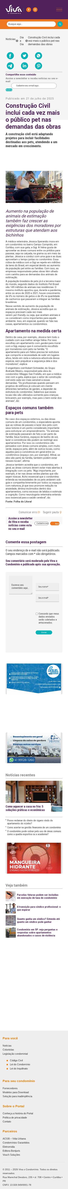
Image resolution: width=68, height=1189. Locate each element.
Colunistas (8, 1049)
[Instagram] (35, 9)
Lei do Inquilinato (19, 1068)
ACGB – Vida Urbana (14, 1138)
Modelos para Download (16, 1092)
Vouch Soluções (11, 1154)
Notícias (11, 41)
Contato (7, 1121)
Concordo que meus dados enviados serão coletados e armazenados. (49, 618)
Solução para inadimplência (17, 1096)
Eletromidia (9, 1146)
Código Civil (16, 1060)
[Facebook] (28, 9)
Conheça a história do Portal (18, 1113)
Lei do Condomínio (20, 1064)
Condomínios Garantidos (16, 1142)
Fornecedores (10, 1088)
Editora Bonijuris (11, 1150)
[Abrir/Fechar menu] (59, 9)
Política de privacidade (15, 1117)
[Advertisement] (34, 974)
